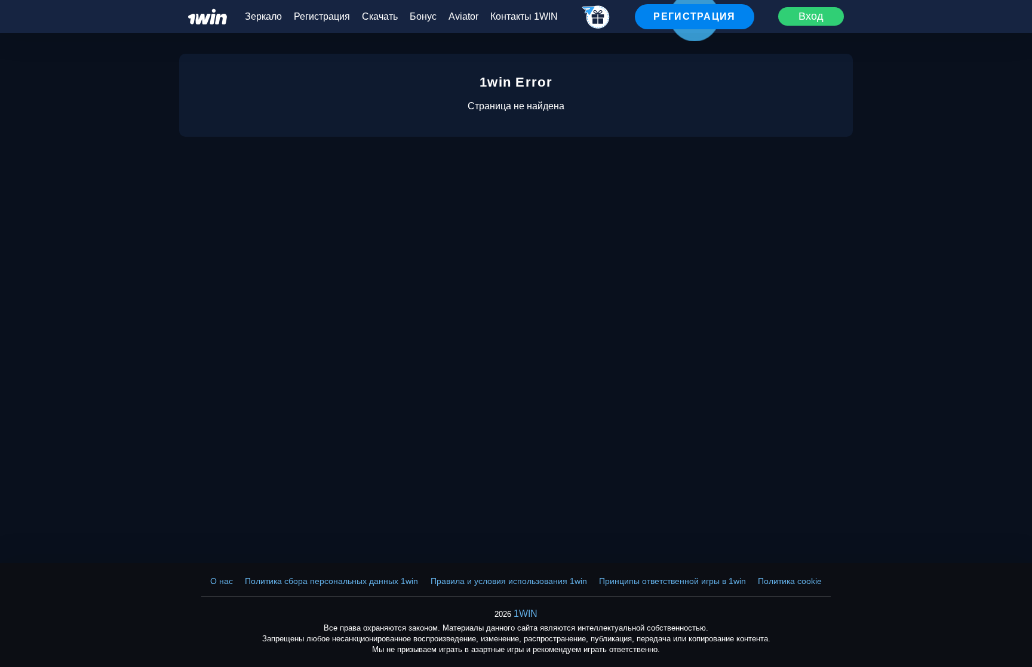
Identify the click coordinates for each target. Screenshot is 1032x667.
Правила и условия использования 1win (509, 581)
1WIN (526, 613)
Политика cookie (790, 581)
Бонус (423, 16)
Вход (811, 16)
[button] (1011, 616)
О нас (221, 581)
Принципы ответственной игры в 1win (672, 581)
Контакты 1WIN (524, 16)
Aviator (463, 16)
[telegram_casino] (596, 18)
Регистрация (322, 16)
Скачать (380, 16)
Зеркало (263, 16)
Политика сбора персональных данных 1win (331, 581)
